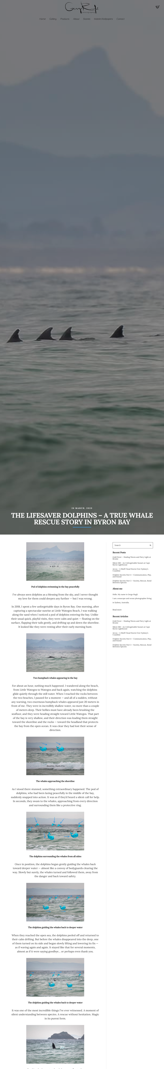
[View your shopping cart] (158, 7)
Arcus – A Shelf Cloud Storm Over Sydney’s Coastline (130, 570)
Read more (117, 610)
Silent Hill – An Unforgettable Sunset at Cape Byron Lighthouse (131, 564)
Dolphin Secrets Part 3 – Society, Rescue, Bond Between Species (132, 581)
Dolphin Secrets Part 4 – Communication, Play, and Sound (132, 576)
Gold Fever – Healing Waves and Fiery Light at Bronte (132, 558)
